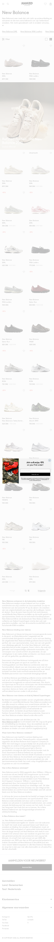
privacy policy (44, 479)
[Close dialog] (49, 460)
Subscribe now (35, 474)
